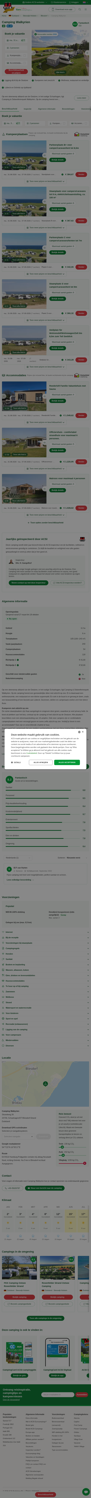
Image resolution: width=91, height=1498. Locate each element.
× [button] (83, 732)
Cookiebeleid (31, 753)
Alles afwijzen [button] (41, 762)
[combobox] (79, 732)
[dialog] (45, 749)
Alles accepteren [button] (67, 762)
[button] (16, 762)
